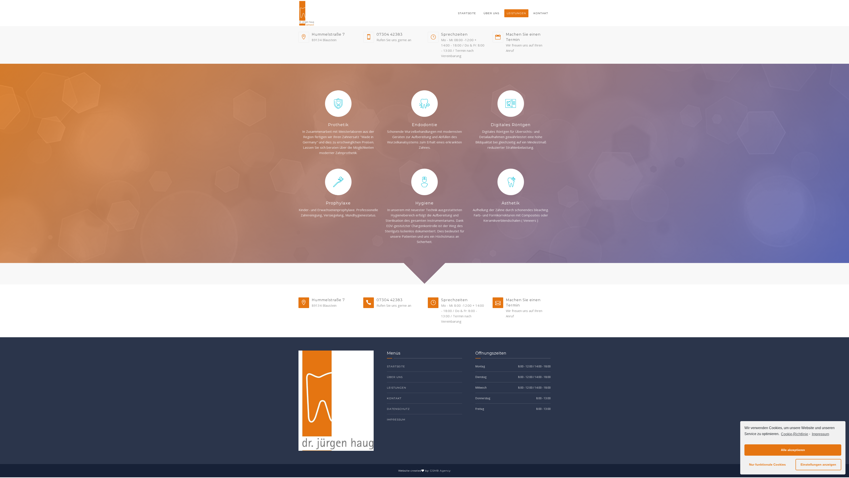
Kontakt (540, 13)
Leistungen (516, 13)
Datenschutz (398, 409)
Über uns (491, 13)
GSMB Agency (440, 470)
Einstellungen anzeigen (818, 464)
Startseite (467, 13)
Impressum (820, 434)
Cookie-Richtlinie (794, 434)
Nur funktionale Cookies (767, 464)
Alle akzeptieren (793, 450)
